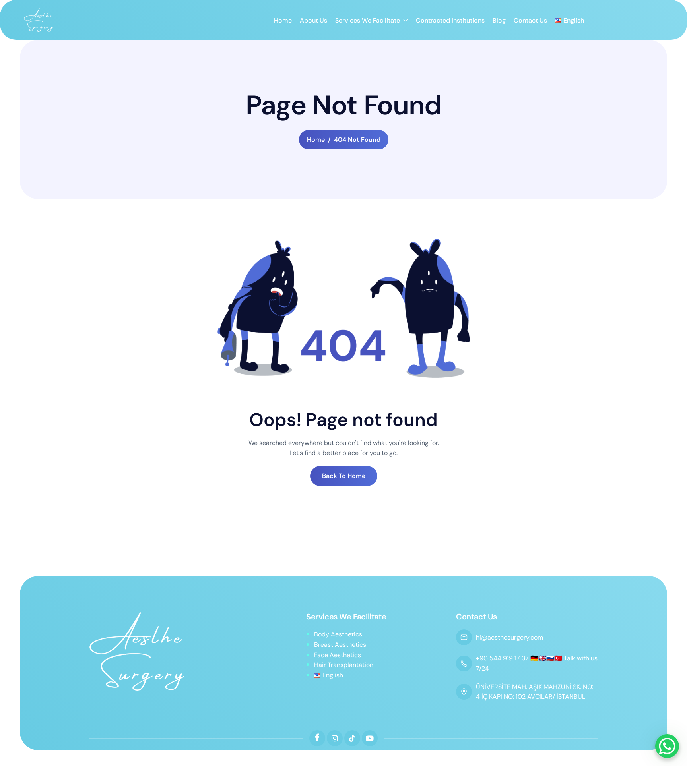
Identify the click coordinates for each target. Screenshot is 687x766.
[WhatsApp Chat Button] (667, 746)
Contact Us (530, 20)
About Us (313, 20)
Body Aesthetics (338, 634)
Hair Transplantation (343, 665)
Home (283, 20)
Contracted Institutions (450, 20)
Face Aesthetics (337, 655)
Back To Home (343, 476)
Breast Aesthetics (340, 644)
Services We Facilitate (367, 20)
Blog (499, 20)
